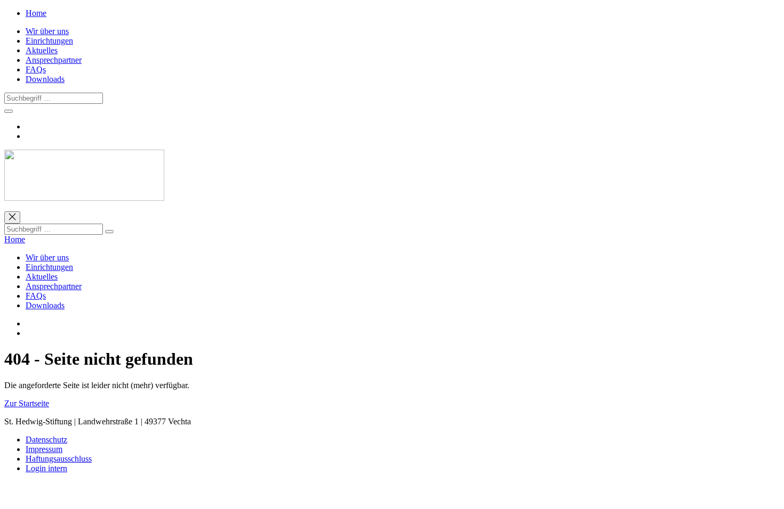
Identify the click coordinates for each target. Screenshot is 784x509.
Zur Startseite (26, 403)
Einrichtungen (49, 40)
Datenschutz (46, 439)
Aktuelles (42, 50)
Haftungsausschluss (59, 458)
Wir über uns (47, 31)
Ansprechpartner (54, 59)
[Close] (12, 217)
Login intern (46, 468)
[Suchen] (109, 231)
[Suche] (8, 111)
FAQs (36, 69)
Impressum (44, 449)
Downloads (45, 79)
